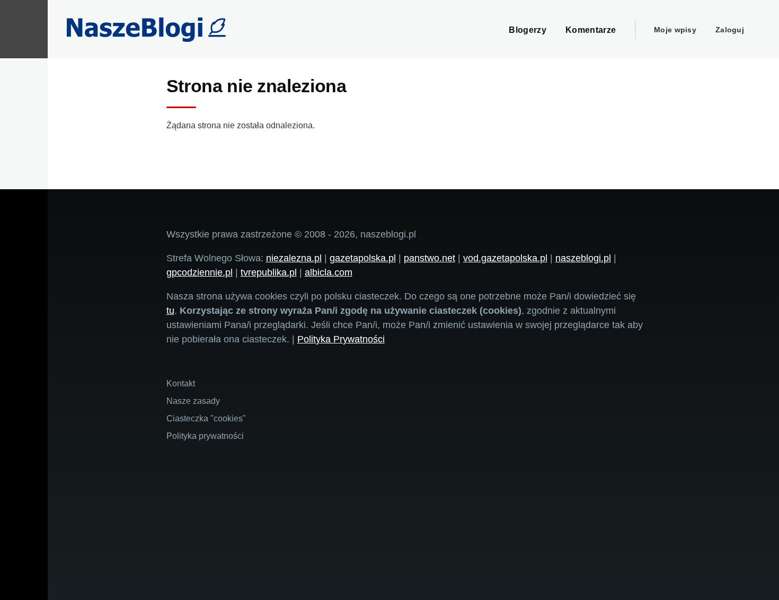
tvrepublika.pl (269, 272)
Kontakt (180, 383)
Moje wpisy (675, 29)
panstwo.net (429, 258)
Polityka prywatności (205, 435)
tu (170, 310)
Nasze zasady (193, 400)
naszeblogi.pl (583, 258)
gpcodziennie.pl (199, 272)
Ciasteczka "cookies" (206, 418)
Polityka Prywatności (341, 339)
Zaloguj (729, 29)
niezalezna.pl (294, 258)
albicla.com (328, 272)
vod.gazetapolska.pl (505, 258)
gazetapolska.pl (363, 258)
